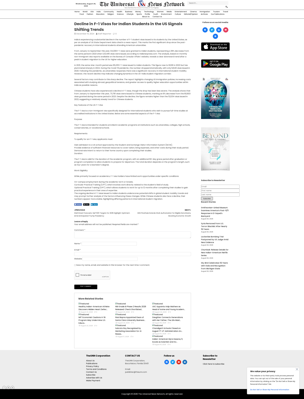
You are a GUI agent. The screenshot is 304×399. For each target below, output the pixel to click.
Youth (155, 14)
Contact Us (157, 16)
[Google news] (215, 36)
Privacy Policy (92, 366)
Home (77, 11)
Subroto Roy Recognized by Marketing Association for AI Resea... (128, 331)
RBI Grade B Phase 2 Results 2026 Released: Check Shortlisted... (130, 308)
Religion (111, 14)
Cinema (193, 11)
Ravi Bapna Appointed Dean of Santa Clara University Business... (130, 319)
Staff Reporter (104, 33)
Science (120, 14)
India (99, 11)
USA (92, 11)
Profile (147, 14)
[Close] (297, 369)
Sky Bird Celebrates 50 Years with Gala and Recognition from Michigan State (214, 266)
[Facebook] (205, 30)
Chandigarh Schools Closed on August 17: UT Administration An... (167, 329)
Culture (178, 14)
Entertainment (181, 11)
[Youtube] (225, 30)
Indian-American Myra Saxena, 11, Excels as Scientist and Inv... (167, 340)
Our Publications (217, 14)
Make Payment (93, 380)
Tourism (216, 11)
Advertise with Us (94, 377)
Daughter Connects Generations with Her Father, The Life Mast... (167, 319)
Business (128, 11)
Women (160, 11)
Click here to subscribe (213, 364)
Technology (149, 11)
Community (109, 11)
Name (77, 243)
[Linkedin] (218, 30)
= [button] (12, 387)
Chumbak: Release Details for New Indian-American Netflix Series (214, 252)
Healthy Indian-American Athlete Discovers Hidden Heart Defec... (93, 308)
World (85, 11)
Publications (91, 363)
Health (119, 11)
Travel (225, 11)
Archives (204, 14)
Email (77, 249)
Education (100, 14)
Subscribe (90, 374)
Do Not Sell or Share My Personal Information (269, 389)
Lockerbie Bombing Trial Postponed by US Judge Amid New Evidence (214, 239)
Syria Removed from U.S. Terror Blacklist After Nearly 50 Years (214, 226)
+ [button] (8, 387)
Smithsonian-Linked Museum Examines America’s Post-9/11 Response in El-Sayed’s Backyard (215, 212)
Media (169, 11)
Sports (139, 14)
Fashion (90, 14)
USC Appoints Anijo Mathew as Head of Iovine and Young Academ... (168, 308)
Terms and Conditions (96, 369)
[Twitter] (212, 30)
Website (78, 258)
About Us (146, 16)
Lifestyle (130, 14)
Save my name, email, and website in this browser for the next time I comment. (113, 265)
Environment (166, 14)
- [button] (4, 387)
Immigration (205, 11)
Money (138, 11)
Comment (79, 230)
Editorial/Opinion (191, 14)
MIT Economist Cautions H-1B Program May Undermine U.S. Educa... (92, 320)
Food (82, 14)
